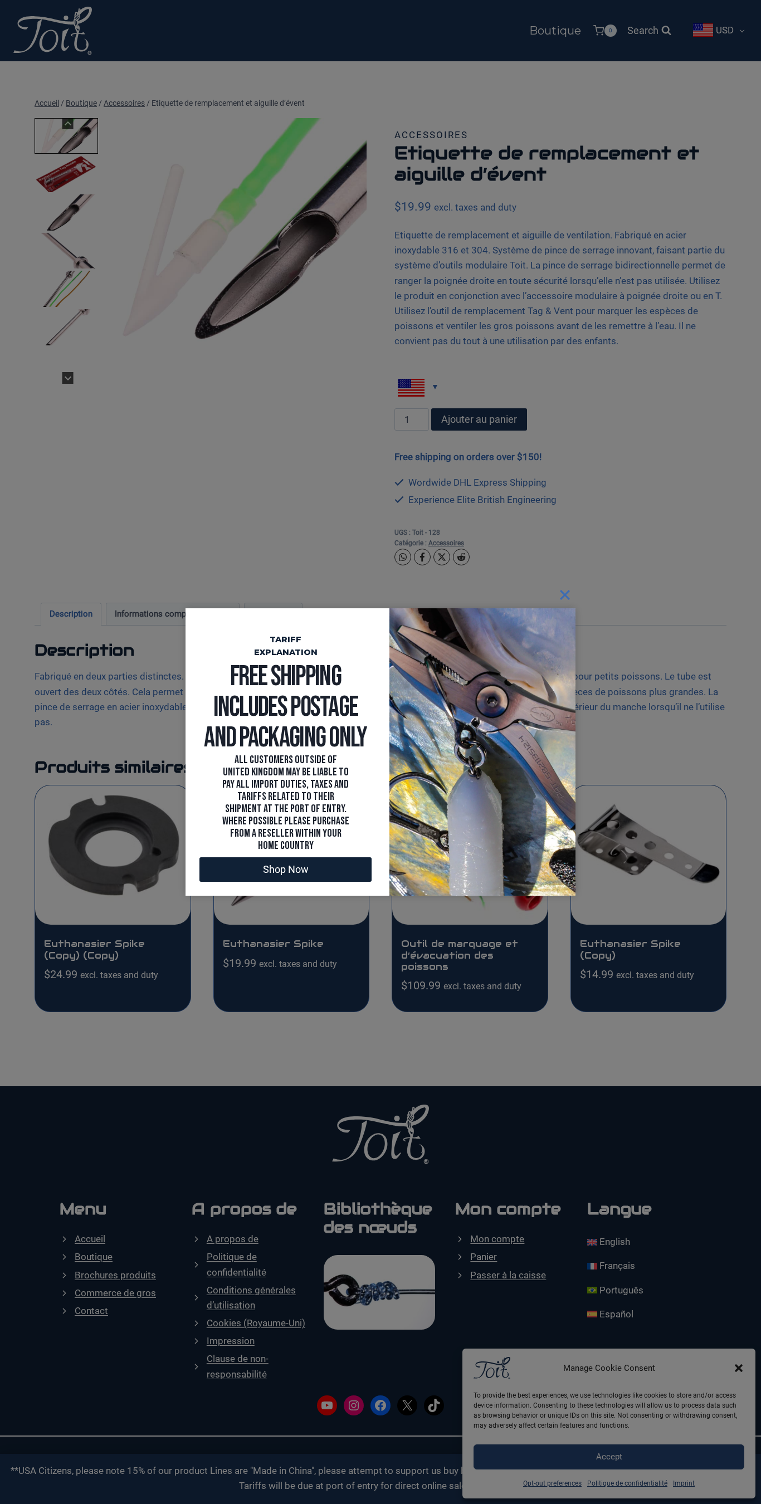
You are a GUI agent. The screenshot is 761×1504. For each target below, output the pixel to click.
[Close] (564, 594)
